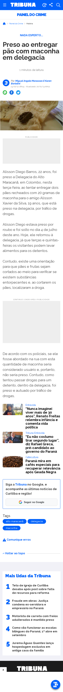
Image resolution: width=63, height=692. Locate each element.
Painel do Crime (31, 14)
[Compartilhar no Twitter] (18, 92)
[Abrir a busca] (58, 5)
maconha (11, 528)
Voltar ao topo (15, 553)
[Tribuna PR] (32, 669)
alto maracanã (14, 521)
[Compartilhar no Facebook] (11, 92)
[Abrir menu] (4, 5)
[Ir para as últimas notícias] (44, 5)
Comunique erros (18, 539)
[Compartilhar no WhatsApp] (5, 92)
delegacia (37, 521)
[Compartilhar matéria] (51, 5)
